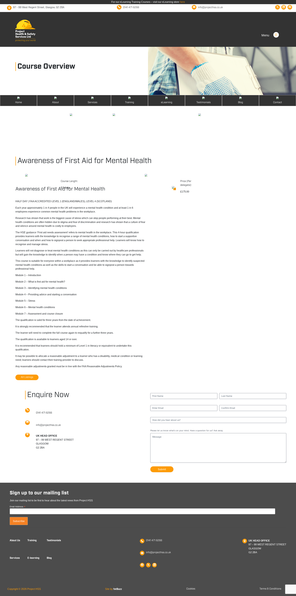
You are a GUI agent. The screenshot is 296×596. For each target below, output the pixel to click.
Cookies (190, 588)
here (182, 2)
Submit (162, 469)
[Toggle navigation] (280, 30)
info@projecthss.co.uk (158, 552)
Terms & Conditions (270, 588)
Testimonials (54, 540)
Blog (49, 558)
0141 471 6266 (154, 540)
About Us (15, 540)
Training (32, 540)
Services (15, 558)
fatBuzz (117, 589)
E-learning (33, 558)
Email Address (17, 506)
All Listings (27, 377)
